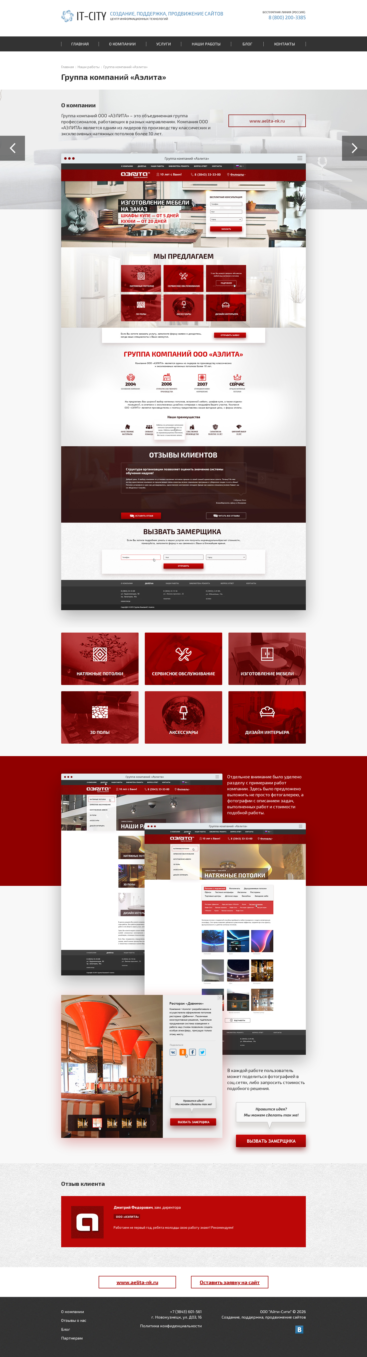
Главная (67, 67)
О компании (72, 1311)
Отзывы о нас (73, 1320)
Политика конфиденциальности (171, 1325)
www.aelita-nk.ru (267, 121)
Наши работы (89, 67)
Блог (65, 1329)
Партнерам (72, 1338)
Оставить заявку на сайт (230, 1282)
